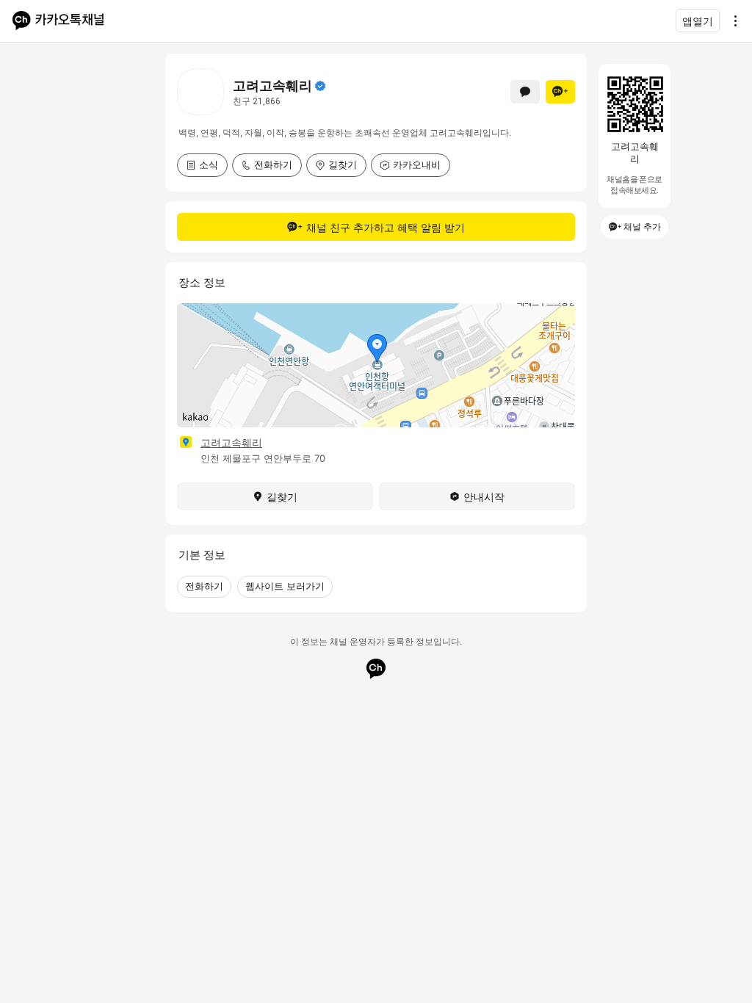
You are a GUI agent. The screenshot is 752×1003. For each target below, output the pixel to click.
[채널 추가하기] (560, 92)
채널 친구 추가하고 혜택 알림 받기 (385, 227)
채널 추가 (642, 226)
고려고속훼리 (231, 442)
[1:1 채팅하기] (525, 92)
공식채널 (320, 86)
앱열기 (697, 21)
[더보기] (731, 20)
